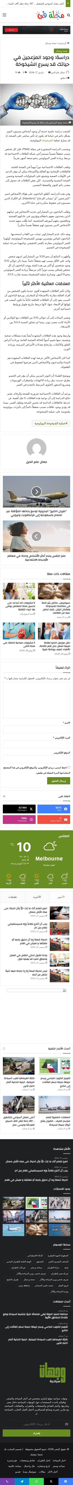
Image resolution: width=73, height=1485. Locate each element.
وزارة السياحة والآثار (59, 1291)
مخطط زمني (24, 1285)
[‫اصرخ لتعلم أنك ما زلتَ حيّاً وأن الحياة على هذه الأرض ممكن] (59, 913)
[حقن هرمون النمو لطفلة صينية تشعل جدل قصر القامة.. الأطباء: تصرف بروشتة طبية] (54, 631)
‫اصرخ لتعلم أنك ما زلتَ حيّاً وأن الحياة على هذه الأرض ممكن (25, 910)
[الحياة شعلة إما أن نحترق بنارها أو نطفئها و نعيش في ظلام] (59, 944)
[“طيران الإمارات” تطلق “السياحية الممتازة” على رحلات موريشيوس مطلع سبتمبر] (13, 1230)
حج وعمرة (12, 1460)
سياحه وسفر (59, 1466)
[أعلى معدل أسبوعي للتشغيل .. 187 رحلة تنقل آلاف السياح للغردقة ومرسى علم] (19, 1105)
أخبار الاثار (53, 1471)
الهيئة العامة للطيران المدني (19, 1261)
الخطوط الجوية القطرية (58, 1255)
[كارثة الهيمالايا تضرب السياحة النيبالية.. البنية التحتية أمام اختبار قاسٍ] (19, 1066)
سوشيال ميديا (29, 1471)
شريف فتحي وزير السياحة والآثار (54, 1279)
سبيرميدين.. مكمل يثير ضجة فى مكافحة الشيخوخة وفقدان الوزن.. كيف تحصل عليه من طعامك (56, 608)
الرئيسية (62, 43)
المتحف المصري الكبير (58, 1261)
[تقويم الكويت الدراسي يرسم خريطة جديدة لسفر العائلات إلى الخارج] (54, 1066)
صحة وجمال (50, 43)
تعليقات (12, 897)
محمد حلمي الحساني (44, 1285)
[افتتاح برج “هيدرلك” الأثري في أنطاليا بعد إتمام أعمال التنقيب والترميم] (59, 1230)
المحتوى (39, 1261)
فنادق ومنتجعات (27, 1460)
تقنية (66, 1267)
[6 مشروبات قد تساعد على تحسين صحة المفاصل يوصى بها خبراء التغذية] (19, 591)
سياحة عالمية (14, 1466)
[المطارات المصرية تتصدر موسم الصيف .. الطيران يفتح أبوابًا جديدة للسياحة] (54, 1105)
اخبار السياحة (59, 1460)
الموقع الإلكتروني (62, 752)
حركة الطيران (53, 1267)
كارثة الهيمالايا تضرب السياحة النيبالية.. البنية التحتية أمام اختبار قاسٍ (19, 1082)
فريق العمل (63, 1285)
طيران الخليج (13, 1279)
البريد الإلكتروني (61, 737)
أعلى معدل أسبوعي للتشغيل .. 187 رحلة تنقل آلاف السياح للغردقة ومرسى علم (19, 1121)
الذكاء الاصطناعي (35, 1255)
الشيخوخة (47, 140)
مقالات (42, 1471)
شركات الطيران (18, 1267)
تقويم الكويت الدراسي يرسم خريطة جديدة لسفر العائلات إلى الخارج (55, 1082)
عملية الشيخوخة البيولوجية (50, 423)
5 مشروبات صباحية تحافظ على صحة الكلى (19, 644)
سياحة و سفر (36, 1267)
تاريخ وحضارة (43, 1466)
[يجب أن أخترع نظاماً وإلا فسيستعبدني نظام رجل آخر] (59, 928)
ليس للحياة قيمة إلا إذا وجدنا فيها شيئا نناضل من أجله (26, 973)
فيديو (17, 1471)
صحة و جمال (29, 1279)
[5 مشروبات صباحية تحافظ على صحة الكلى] (19, 631)
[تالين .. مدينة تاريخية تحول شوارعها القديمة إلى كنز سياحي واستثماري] (13, 1216)
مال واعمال (29, 1466)
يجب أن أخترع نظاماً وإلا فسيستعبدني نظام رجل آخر (27, 926)
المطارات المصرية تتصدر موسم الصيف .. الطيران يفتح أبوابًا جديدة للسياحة (55, 1121)
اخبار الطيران (43, 1460)
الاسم (66, 722)
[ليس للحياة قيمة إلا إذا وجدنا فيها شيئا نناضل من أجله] (59, 975)
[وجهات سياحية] (50, 15)
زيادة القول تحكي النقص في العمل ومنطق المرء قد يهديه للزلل (28, 957)
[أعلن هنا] (36, 29)
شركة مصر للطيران (59, 1273)
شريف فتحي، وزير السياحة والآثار (31, 1273)
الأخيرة (37, 897)
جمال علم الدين (58, 72)
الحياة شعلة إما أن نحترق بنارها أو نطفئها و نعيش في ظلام (29, 941)
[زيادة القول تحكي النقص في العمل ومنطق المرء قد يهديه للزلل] (59, 960)
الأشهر (61, 897)
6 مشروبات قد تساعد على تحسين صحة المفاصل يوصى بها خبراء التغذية (20, 606)
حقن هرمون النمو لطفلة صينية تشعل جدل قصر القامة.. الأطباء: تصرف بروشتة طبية (54, 646)
